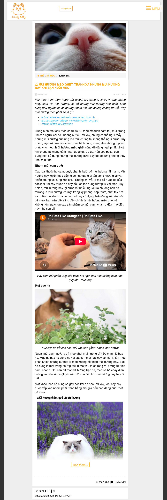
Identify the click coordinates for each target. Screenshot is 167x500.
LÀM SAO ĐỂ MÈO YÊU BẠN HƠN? (57, 124)
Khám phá (64, 75)
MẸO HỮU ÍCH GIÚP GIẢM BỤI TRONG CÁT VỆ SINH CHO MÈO (69, 120)
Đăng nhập (66, 8)
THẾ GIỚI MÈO (47, 75)
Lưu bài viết (119, 482)
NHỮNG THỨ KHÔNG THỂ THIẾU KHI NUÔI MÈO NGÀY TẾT (68, 117)
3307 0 (103, 482)
